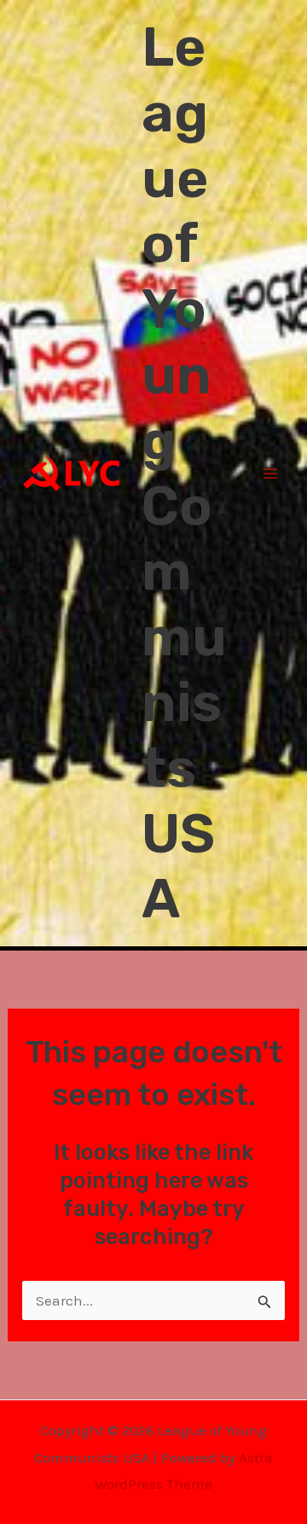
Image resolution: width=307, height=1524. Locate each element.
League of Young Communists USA (184, 473)
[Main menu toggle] (271, 473)
